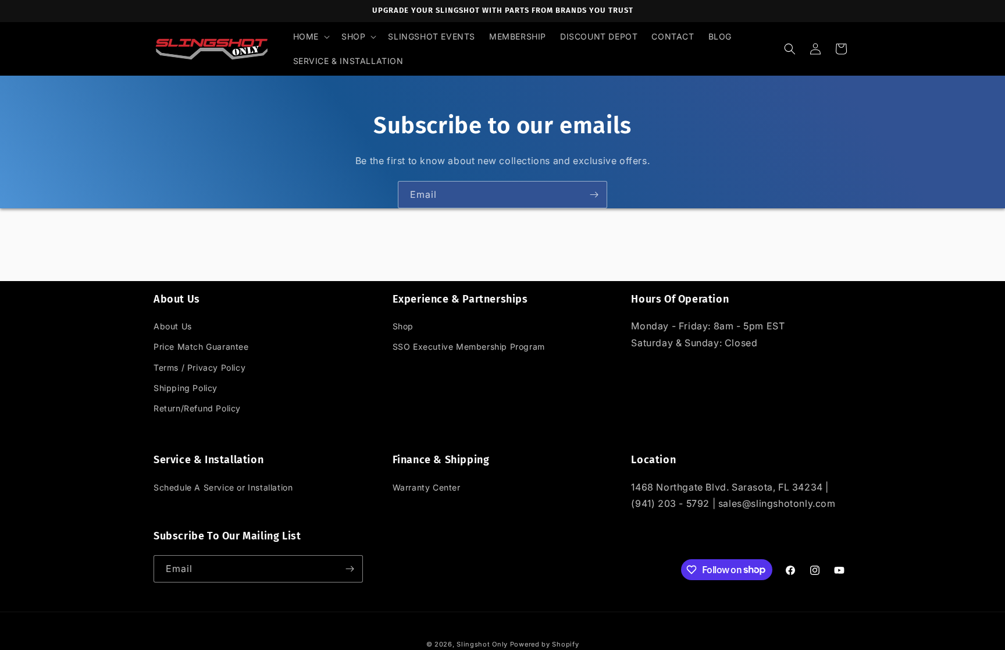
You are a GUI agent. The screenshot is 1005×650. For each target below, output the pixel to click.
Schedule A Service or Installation (223, 487)
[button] (310, 36)
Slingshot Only (482, 644)
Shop (403, 326)
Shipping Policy (186, 388)
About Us (173, 326)
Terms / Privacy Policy (199, 367)
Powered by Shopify (544, 644)
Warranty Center (427, 487)
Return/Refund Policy (197, 408)
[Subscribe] (594, 194)
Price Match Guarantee (201, 346)
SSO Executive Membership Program (469, 346)
